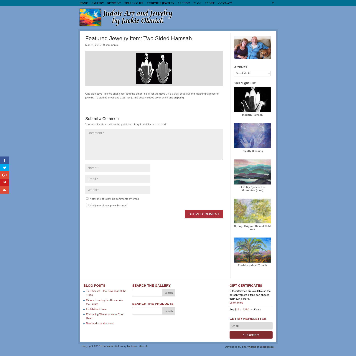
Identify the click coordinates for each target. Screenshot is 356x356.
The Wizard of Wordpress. (258, 346)
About (210, 3)
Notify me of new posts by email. (109, 205)
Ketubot (114, 3)
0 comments (110, 44)
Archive (184, 3)
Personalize (133, 3)
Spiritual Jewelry (160, 3)
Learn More (236, 302)
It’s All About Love (96, 309)
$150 (246, 309)
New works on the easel (100, 323)
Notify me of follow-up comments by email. (114, 198)
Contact (225, 3)
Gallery (97, 3)
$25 (237, 309)
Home (84, 3)
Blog (197, 3)
